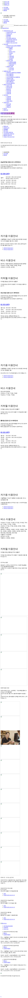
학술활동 (5, 129)
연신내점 (5, 7)
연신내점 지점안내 (8, 132)
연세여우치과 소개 (9, 978)
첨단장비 (5, 130)
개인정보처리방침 (8, 926)
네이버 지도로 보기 (8, 248)
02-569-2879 (5, 174)
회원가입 (6, 993)
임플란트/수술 (8, 983)
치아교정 (6, 980)
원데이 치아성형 (8, 985)
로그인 (5, 991)
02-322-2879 (5, 432)
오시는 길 (5, 929)
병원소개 (5, 126)
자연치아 (6, 987)
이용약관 (5, 927)
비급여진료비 (6, 934)
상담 (4, 893)
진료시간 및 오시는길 (8, 136)
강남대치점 (6, 9)
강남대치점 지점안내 (8, 133)
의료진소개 (6, 127)
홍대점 (5, 10)
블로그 (5, 933)
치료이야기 (7, 989)
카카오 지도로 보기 (8, 249)
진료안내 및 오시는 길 (9, 895)
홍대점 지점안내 (7, 135)
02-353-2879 (5, 304)
